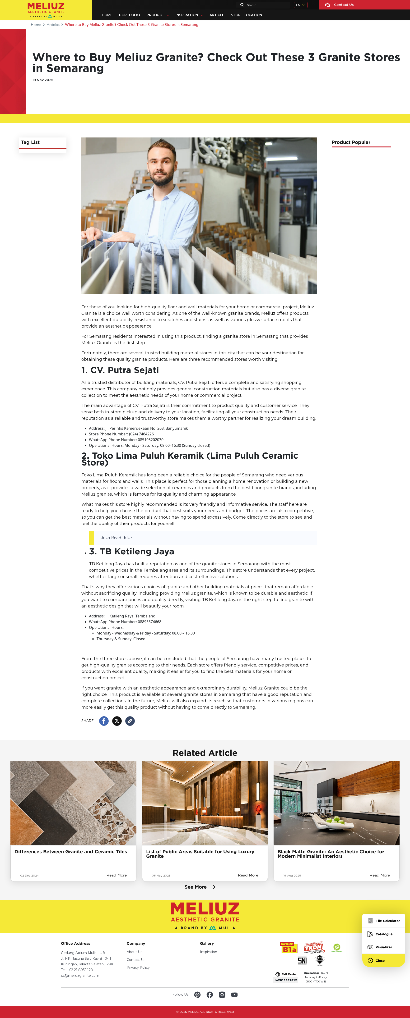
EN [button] (298, 5)
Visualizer (384, 947)
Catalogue (384, 934)
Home (107, 15)
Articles (53, 24)
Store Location (246, 15)
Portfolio (129, 15)
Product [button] (155, 15)
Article (217, 15)
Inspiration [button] (187, 15)
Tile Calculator (388, 920)
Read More (117, 875)
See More (196, 886)
